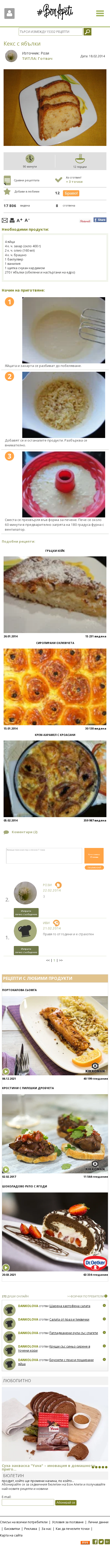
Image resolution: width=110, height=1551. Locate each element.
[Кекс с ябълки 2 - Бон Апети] (63, 405)
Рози (45, 53)
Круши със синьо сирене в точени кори (54, 1348)
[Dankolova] (9, 1310)
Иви (46, 923)
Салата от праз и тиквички (69, 1319)
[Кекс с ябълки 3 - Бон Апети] (63, 484)
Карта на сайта (11, 1535)
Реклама (30, 1529)
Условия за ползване (68, 1522)
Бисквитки (12, 1529)
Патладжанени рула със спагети (73, 1333)
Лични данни (98, 1522)
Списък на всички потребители (24, 1522)
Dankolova (28, 1306)
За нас (46, 1529)
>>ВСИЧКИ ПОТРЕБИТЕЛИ (85, 1296)
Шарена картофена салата (69, 1306)
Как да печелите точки (73, 1529)
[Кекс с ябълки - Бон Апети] (63, 330)
